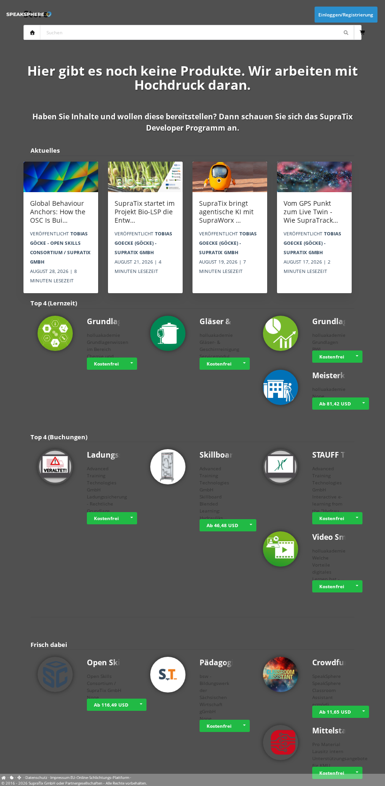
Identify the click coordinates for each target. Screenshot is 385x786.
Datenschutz (36, 777)
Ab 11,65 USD (335, 711)
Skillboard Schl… (231, 455)
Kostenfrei (106, 363)
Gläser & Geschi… (232, 321)
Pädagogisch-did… (233, 662)
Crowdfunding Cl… (346, 662)
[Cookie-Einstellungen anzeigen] (11, 777)
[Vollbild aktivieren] (20, 777)
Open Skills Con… (119, 662)
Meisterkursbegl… (345, 375)
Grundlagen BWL (343, 321)
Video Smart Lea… (345, 537)
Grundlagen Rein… (122, 321)
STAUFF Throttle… (345, 455)
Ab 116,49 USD (111, 704)
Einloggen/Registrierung (345, 14)
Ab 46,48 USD (222, 525)
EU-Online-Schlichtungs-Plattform (99, 777)
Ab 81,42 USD (335, 403)
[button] (131, 364)
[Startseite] (4, 777)
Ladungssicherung (121, 455)
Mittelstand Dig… (344, 730)
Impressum (59, 777)
